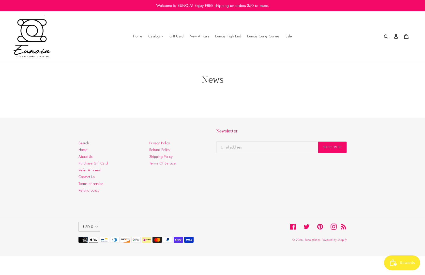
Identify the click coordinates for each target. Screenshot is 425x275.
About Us (85, 156)
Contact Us (86, 176)
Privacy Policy (159, 143)
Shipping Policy (161, 156)
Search (83, 143)
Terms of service (90, 183)
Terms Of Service (162, 163)
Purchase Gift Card (93, 163)
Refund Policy (159, 149)
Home (83, 149)
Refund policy (88, 190)
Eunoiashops (312, 240)
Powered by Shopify (334, 240)
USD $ (88, 226)
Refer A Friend (89, 170)
